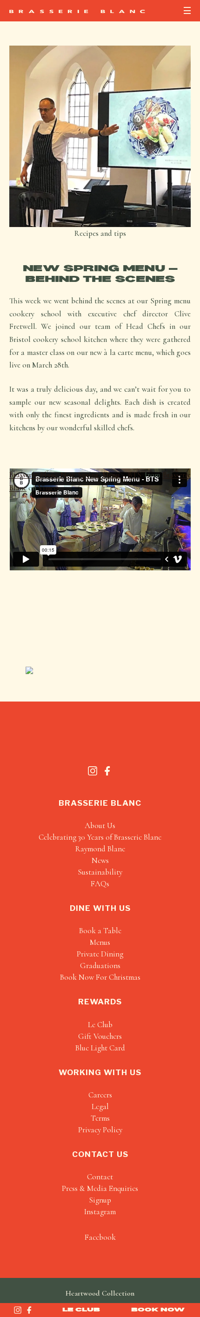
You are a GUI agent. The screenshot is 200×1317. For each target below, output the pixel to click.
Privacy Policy (100, 1130)
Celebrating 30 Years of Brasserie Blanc (100, 837)
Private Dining (100, 954)
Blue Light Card (100, 1048)
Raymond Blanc (100, 849)
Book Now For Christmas (100, 977)
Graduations (100, 965)
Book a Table (100, 931)
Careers (100, 1095)
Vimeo (48, 488)
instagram (100, 1212)
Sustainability (100, 872)
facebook (100, 1237)
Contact (100, 1177)
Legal (100, 1106)
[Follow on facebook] (29, 1310)
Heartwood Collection (100, 1293)
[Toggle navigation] (187, 10)
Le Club (81, 1309)
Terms (100, 1118)
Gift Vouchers (100, 1036)
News (100, 860)
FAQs (100, 884)
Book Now (158, 1309)
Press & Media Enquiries (100, 1188)
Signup (100, 1200)
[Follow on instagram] (18, 1310)
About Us (100, 825)
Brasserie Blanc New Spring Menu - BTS (75, 475)
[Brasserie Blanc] (77, 11)
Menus (100, 942)
